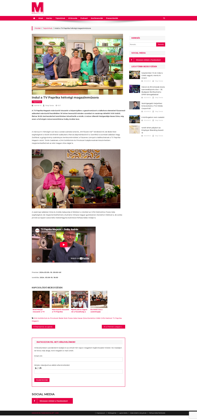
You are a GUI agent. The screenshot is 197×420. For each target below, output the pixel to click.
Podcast (84, 18)
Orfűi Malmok (106, 318)
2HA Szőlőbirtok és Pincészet (46, 318)
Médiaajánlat (112, 413)
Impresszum (101, 413)
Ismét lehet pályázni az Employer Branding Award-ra (152, 130)
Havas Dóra (82, 318)
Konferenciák (97, 18)
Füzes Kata (72, 318)
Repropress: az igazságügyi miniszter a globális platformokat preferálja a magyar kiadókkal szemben (45, 327)
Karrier (49, 18)
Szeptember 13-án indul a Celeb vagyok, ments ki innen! (152, 75)
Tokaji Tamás (49, 105)
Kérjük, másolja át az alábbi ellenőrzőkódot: (52, 365)
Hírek (40, 18)
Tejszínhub (60, 18)
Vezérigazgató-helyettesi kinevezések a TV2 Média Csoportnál (152, 105)
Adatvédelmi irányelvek (138, 413)
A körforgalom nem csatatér (153, 117)
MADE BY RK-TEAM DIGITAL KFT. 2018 (45, 413)
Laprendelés (123, 413)
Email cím (38, 356)
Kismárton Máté (93, 318)
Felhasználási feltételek (157, 413)
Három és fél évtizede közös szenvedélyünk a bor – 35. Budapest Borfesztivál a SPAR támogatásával (153, 91)
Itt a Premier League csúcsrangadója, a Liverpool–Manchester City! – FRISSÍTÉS (114, 327)
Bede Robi (63, 318)
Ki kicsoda (72, 18)
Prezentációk (112, 18)
